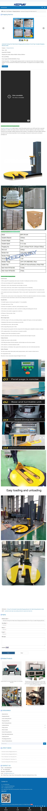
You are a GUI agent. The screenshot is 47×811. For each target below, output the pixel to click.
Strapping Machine (5, 716)
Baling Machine (5, 714)
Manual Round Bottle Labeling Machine (35, 705)
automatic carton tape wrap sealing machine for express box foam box (18, 610)
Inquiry (29, 809)
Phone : (4, 627)
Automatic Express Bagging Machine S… (10, 751)
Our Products (9, 11)
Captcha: (4, 647)
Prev (3, 28)
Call (18, 809)
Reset (22, 652)
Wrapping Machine (16, 11)
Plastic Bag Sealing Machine (7, 734)
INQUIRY (5, 66)
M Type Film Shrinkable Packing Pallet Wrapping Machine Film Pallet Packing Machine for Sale (25, 609)
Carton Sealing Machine (6, 718)
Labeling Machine (5, 725)
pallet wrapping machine (7, 128)
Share (6, 809)
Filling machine (5, 727)
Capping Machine (5, 736)
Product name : (5, 618)
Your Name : (5, 623)
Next (44, 28)
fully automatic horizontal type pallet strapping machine (11, 706)
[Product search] (44, 743)
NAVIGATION (4, 7)
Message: (4, 636)
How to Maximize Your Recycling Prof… (9, 756)
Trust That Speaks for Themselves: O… (9, 759)
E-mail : (4, 632)
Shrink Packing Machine (6, 723)
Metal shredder (5, 729)
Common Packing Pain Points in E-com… (10, 761)
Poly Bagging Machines (6, 738)
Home (4, 11)
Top (41, 809)
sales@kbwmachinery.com (9, 773)
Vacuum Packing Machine (7, 740)
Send (8, 652)
